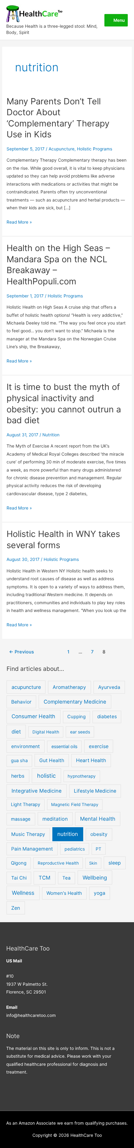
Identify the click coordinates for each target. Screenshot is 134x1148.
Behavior (21, 702)
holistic (46, 775)
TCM (44, 878)
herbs (17, 776)
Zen (15, 908)
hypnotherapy (82, 776)
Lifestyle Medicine (95, 791)
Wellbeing (95, 877)
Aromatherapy (69, 687)
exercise (98, 746)
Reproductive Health (58, 863)
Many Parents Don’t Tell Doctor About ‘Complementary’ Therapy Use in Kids (58, 118)
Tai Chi (19, 878)
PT (98, 849)
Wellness (23, 892)
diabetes (107, 716)
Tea (66, 878)
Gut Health (51, 760)
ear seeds (80, 731)
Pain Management (32, 849)
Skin (93, 863)
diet (16, 731)
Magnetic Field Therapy (74, 804)
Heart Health (91, 760)
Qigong (18, 863)
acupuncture (26, 687)
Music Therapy (28, 834)
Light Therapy (25, 804)
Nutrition (51, 434)
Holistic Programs (94, 148)
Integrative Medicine (37, 791)
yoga (99, 893)
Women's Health (64, 893)
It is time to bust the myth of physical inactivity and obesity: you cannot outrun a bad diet (64, 403)
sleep (114, 863)
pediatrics (75, 849)
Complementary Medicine (75, 702)
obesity (99, 834)
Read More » (19, 221)
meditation (55, 819)
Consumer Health (33, 716)
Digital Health (45, 731)
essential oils (64, 746)
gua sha (19, 760)
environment (25, 746)
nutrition (67, 834)
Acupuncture (61, 148)
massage (21, 819)
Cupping (76, 716)
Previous (21, 652)
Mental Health (97, 819)
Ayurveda (109, 687)
